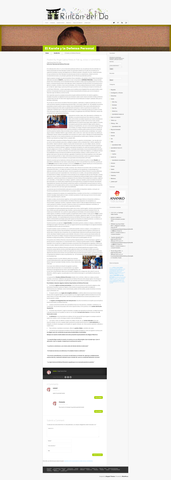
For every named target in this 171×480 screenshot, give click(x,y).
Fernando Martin (113, 273)
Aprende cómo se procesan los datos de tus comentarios (78, 461)
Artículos (113, 163)
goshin (119, 273)
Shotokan (114, 105)
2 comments (94, 60)
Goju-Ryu (114, 108)
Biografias (113, 89)
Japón (111, 275)
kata (112, 277)
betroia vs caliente (115, 217)
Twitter (71, 377)
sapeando (115, 280)
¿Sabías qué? (114, 181)
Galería (112, 169)
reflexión (115, 279)
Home (46, 22)
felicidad (123, 272)
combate (123, 269)
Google (65, 377)
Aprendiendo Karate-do (118, 114)
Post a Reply (98, 397)
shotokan (112, 281)
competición (112, 270)
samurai (111, 280)
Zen (112, 138)
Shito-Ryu (114, 102)
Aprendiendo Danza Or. (116, 148)
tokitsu (123, 281)
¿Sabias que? (87, 22)
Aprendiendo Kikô (116, 126)
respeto (118, 279)
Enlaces (113, 166)
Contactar (52, 22)
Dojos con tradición (77, 22)
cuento (118, 270)
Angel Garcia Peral (64, 60)
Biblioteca (68, 22)
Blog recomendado (115, 129)
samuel (55, 388)
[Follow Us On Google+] (126, 23)
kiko (121, 277)
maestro (111, 278)
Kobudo (113, 135)
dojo (118, 271)
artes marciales (117, 267)
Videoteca (113, 175)
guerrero (122, 273)
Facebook (68, 377)
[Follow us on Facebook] (118, 23)
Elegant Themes (110, 476)
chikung (120, 269)
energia (115, 272)
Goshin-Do (57, 53)
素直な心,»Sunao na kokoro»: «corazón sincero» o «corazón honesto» (118, 232)
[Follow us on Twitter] (114, 23)
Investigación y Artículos (117, 92)
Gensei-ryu (114, 111)
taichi (116, 281)
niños (119, 278)
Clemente (62, 402)
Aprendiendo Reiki (116, 144)
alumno (110, 267)
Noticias (113, 132)
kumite (124, 277)
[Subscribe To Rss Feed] (122, 23)
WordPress (125, 476)
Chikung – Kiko (114, 123)
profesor (111, 279)
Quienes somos (60, 22)
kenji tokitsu (117, 277)
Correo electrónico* (114, 65)
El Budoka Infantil (115, 172)
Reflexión (113, 151)
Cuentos (114, 154)
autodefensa (111, 269)
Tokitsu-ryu (113, 120)
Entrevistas (113, 95)
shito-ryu (121, 280)
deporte (114, 271)
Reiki (112, 141)
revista (121, 279)
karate (116, 275)
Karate (112, 99)
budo (116, 269)
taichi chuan (119, 281)
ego (119, 271)
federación (119, 272)
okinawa (123, 278)
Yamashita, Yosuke (116, 257)
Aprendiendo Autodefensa (118, 160)
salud (123, 279)
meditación (116, 278)
